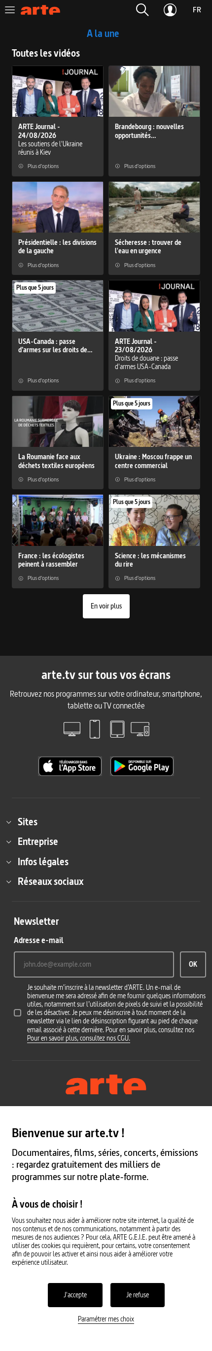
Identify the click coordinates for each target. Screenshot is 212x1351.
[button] (142, 10)
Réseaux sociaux (50, 881)
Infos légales (43, 862)
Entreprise (38, 841)
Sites (27, 822)
